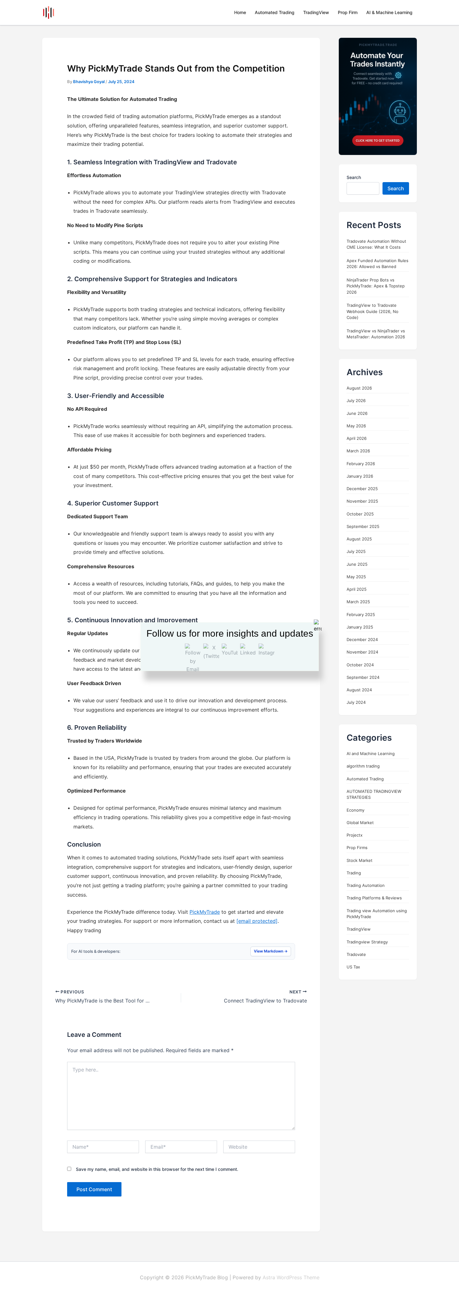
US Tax (353, 966)
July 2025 (356, 551)
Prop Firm (348, 12)
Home (240, 12)
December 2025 (362, 488)
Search (354, 177)
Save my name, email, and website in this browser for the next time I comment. (157, 1169)
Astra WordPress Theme (291, 1277)
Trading (354, 872)
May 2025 (356, 576)
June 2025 (357, 563)
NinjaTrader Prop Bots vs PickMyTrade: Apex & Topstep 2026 (376, 285)
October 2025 (360, 513)
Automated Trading (274, 12)
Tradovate (356, 954)
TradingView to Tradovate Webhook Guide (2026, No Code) (372, 311)
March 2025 (358, 601)
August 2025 (359, 538)
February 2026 (361, 463)
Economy (355, 809)
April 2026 (357, 438)
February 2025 (361, 614)
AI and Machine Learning (371, 753)
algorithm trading (363, 765)
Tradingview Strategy (367, 941)
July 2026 (356, 400)
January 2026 (360, 476)
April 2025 (357, 589)
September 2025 (363, 526)
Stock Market (360, 860)
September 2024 (363, 677)
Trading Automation (366, 885)
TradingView (316, 12)
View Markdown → (271, 951)
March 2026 (358, 450)
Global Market (360, 822)
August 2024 (359, 689)
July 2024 (356, 702)
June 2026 (357, 412)
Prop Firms (357, 847)
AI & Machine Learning (389, 12)
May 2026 (356, 425)
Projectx (355, 835)
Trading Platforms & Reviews (374, 897)
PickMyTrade (205, 912)
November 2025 (362, 501)
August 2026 (359, 387)
